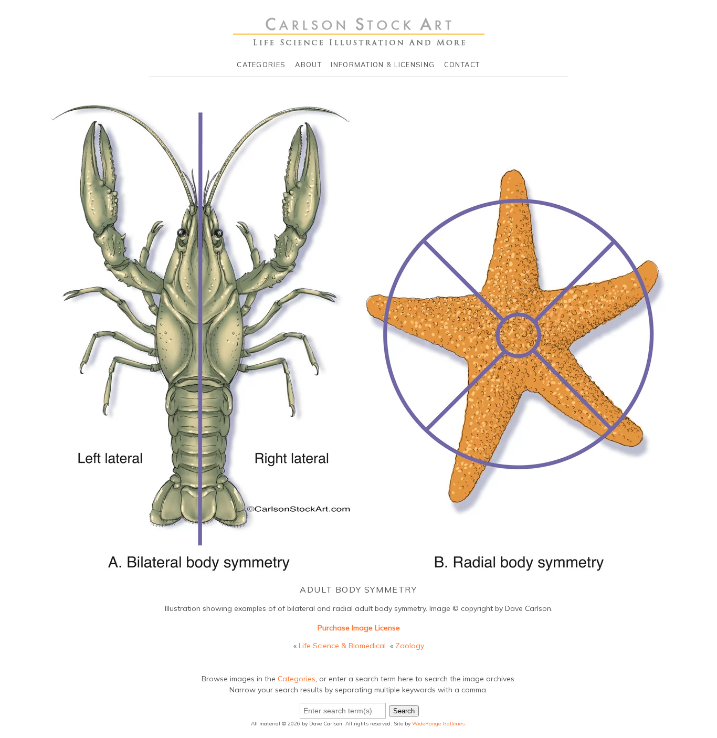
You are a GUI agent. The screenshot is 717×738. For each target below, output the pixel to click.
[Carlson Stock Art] (358, 41)
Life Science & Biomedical (342, 645)
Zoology (409, 645)
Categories (261, 64)
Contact (462, 64)
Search (404, 711)
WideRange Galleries (438, 723)
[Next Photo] (680, 356)
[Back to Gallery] (358, 569)
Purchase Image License (359, 627)
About (308, 64)
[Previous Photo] (36, 356)
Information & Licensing (383, 64)
